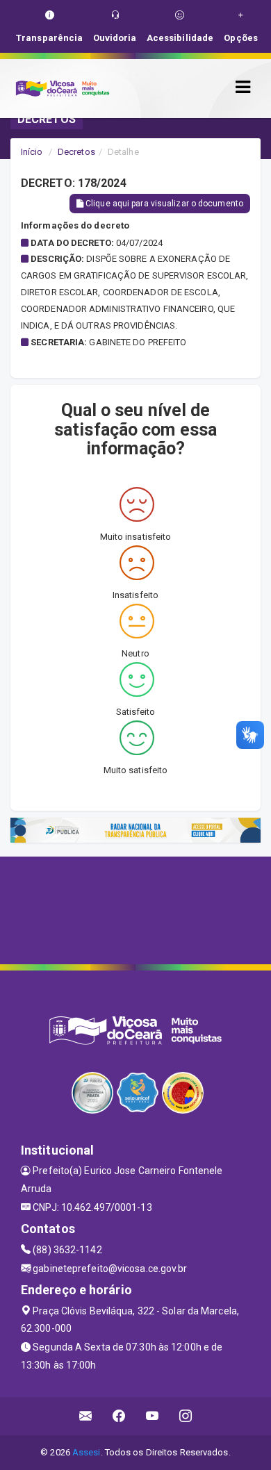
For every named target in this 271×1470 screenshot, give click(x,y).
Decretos (76, 152)
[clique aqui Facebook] (119, 1416)
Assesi (86, 1452)
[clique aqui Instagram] (186, 1416)
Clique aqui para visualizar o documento (163, 203)
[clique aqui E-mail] (86, 1416)
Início (32, 152)
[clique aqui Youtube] (152, 1416)
